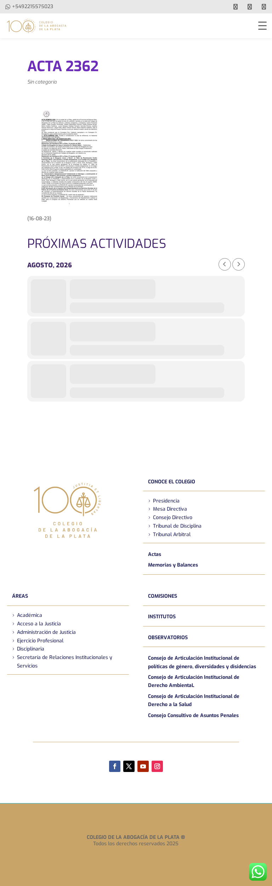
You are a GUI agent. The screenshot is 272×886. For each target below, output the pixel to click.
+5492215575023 (32, 6)
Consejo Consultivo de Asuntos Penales (193, 715)
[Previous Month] (225, 264)
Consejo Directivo (172, 517)
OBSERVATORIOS (168, 637)
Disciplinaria (30, 649)
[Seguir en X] (129, 766)
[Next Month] (238, 264)
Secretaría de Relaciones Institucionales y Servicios (64, 661)
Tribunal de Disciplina (177, 526)
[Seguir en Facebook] (114, 766)
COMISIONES (162, 596)
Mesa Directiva (170, 509)
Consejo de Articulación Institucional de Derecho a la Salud (193, 700)
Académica (29, 615)
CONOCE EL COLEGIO (171, 481)
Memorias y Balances (173, 565)
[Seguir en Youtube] (143, 766)
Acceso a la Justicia (39, 623)
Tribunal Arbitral (172, 534)
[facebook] (235, 6)
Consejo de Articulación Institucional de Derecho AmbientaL (193, 681)
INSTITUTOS (162, 616)
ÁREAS (20, 596)
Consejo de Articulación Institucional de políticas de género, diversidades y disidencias (202, 662)
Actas (154, 554)
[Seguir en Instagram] (157, 766)
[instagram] (264, 6)
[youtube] (250, 6)
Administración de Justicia (46, 632)
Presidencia (166, 501)
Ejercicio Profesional (40, 640)
